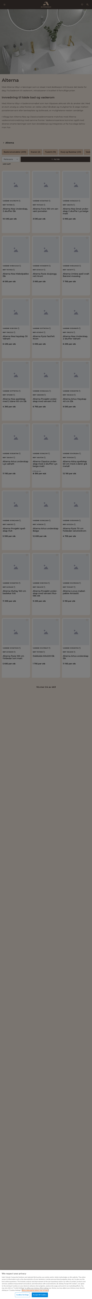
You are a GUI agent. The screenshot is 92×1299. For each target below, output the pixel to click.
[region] (46, 1284)
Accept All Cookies (40, 1295)
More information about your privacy (35, 1290)
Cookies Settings (22, 1295)
